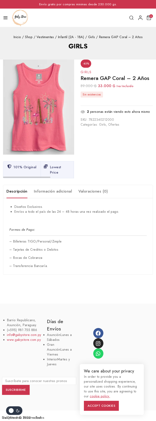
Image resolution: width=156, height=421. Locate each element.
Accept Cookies (101, 405)
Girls (78, 46)
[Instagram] (98, 343)
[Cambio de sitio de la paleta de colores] (14, 410)
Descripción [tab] (16, 191)
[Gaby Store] (20, 17)
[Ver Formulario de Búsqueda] (131, 18)
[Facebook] (98, 333)
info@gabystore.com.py (24, 334)
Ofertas (113, 124)
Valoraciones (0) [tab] (93, 191)
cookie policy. (100, 396)
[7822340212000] (38, 107)
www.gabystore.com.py (24, 339)
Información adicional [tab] (53, 191)
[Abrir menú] (5, 17)
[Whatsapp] (98, 353)
